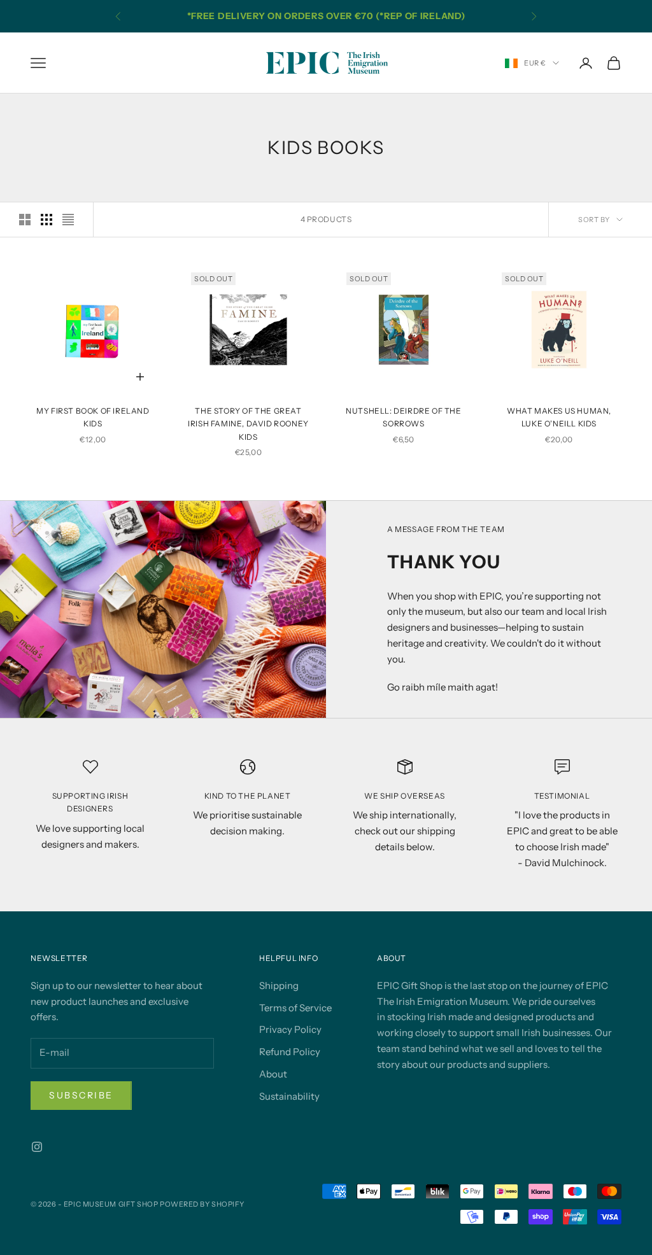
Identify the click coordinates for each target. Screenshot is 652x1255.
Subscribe (81, 1095)
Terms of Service (295, 1008)
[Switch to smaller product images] (46, 219)
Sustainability (289, 1096)
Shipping (279, 985)
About (273, 1074)
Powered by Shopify (202, 1204)
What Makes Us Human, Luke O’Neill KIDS (559, 417)
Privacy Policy (290, 1029)
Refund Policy (289, 1052)
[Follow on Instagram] (37, 1146)
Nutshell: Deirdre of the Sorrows (403, 417)
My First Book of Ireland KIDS (92, 417)
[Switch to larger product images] (25, 219)
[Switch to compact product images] (68, 219)
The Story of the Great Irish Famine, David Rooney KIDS (248, 424)
